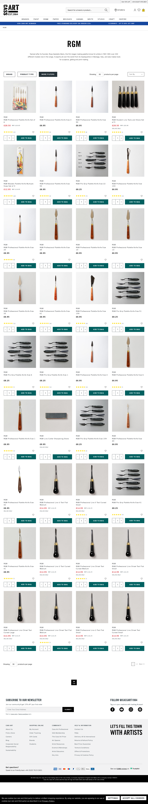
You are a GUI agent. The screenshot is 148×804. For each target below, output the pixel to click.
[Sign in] (135, 10)
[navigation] (46, 74)
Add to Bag (26, 138)
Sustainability (11, 750)
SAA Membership (58, 733)
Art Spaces (56, 740)
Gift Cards (33, 736)
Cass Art (9, 725)
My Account (34, 729)
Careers (9, 736)
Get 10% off (126, 2)
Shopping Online (36, 725)
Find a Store (10, 733)
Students (32, 744)
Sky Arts (55, 755)
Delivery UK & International (85, 736)
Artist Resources (58, 744)
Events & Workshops (59, 748)
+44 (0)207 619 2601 (139, 2)
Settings (113, 798)
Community (56, 725)
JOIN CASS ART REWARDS (26, 23)
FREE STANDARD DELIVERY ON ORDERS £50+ (74, 23)
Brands (32, 740)
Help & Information (83, 725)
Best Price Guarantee (83, 744)
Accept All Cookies (133, 798)
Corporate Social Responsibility (12, 745)
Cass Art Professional (60, 729)
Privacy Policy (48, 801)
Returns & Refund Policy (84, 740)
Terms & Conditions (82, 748)
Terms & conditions (23, 714)
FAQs (76, 733)
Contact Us (79, 729)
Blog (7, 740)
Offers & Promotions (82, 751)
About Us (9, 729)
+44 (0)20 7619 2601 (33, 770)
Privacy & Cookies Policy (84, 755)
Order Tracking (35, 733)
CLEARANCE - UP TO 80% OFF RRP (121, 23)
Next (141, 664)
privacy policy (14, 714)
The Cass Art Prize (59, 736)
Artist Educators (58, 751)
